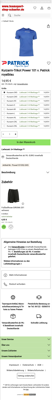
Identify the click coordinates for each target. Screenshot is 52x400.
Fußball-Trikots (8, 21)
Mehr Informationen (18, 275)
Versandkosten (22, 84)
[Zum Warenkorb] (48, 8)
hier (27, 389)
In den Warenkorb (26, 142)
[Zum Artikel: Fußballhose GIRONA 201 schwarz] (13, 195)
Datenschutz (28, 365)
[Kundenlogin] (41, 8)
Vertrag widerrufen (26, 376)
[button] (48, 26)
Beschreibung (8, 172)
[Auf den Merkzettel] (49, 63)
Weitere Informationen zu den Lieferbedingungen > (17, 262)
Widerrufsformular (36, 370)
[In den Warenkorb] (4, 227)
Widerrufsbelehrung (15, 370)
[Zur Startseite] (13, 8)
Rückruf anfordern (17, 284)
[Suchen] (10, 15)
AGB (39, 365)
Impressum (14, 365)
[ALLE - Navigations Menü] (3, 15)
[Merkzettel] (34, 8)
